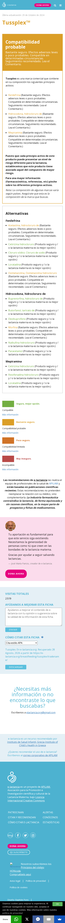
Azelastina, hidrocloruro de (23, 225)
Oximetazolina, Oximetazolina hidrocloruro (32, 273)
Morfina (12, 327)
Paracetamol (15, 351)
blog (10, 835)
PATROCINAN (16, 812)
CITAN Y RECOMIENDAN (22, 817)
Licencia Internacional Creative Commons (26, 798)
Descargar (16, 667)
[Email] (48, 919)
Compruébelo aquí (20, 874)
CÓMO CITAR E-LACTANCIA (23, 822)
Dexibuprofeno (17, 319)
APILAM (53, 483)
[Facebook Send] (37, 919)
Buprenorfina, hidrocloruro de (25, 298)
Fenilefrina (14, 95)
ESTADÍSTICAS (51, 822)
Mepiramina (15, 132)
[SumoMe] (59, 919)
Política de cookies (19, 887)
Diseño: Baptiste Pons (18, 899)
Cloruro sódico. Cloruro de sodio (26, 252)
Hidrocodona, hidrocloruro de (25, 113)
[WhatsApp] (16, 919)
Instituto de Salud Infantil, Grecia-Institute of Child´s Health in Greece (32, 743)
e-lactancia (14, 786)
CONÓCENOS (50, 817)
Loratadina (14, 264)
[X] (27, 919)
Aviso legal (15, 880)
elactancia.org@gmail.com (40, 712)
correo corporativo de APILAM (40, 755)
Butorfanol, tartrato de (21, 310)
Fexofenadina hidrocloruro (23, 374)
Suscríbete (20, 852)
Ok (57, 904)
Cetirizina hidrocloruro (21, 244)
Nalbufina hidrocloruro (21, 342)
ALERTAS (48, 812)
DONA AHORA (42, 5)
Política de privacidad (36, 880)
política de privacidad (12, 913)
